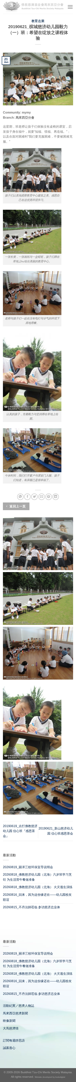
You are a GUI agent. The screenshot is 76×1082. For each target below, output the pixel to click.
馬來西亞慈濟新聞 (15, 1013)
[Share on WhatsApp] (20, 497)
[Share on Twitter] (34, 497)
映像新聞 (9, 1020)
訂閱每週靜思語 (14, 1040)
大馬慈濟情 (11, 1028)
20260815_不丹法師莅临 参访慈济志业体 (31, 907)
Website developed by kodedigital (50, 1077)
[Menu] (70, 6)
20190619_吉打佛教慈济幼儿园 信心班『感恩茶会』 (20, 831)
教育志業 (38, 21)
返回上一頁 (17, 506)
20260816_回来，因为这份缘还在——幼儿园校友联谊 (37, 897)
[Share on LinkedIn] (55, 497)
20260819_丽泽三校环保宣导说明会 (28, 867)
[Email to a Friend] (41, 497)
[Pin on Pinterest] (48, 497)
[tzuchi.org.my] (33, 7)
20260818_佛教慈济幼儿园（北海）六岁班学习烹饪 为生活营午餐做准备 (37, 877)
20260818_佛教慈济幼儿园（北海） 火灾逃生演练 (37, 887)
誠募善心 (9, 1048)
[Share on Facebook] (27, 497)
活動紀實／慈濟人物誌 (18, 1005)
